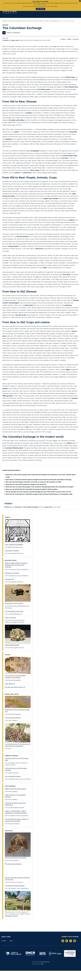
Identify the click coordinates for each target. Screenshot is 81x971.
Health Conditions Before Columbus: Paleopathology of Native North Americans (16, 565)
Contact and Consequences (51, 21)
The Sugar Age (9, 579)
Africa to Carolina (10, 617)
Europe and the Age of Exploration (15, 857)
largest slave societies (51, 198)
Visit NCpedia (40, 9)
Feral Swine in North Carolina (14, 603)
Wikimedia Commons (11, 916)
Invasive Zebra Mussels (12, 645)
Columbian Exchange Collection (15, 885)
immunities (73, 132)
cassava (74, 331)
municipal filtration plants (14, 448)
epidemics (9, 139)
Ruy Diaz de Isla (21, 315)
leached (5, 388)
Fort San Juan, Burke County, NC (15, 687)
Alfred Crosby (70, 77)
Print (64, 39)
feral (27, 427)
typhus (16, 132)
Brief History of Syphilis (12, 573)
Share (69, 39)
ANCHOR (4, 21)
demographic (35, 151)
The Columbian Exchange (13, 717)
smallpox (29, 113)
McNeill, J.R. (7, 40)
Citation (76, 39)
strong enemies (13, 246)
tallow (45, 267)
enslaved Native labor (70, 155)
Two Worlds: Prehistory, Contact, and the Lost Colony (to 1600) (25, 21)
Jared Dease (18, 507)
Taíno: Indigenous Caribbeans (14, 544)
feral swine (66, 274)
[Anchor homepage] (9, 11)
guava (4, 336)
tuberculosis (29, 305)
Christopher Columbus (12, 550)
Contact (4, 940)
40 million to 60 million (16, 120)
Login (10, 940)
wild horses (39, 248)
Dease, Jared (15, 40)
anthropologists (14, 303)
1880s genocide (7, 396)
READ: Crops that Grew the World (15, 788)
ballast (69, 443)
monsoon (75, 398)
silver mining (34, 170)
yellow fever (27, 172)
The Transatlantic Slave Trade (14, 611)
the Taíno (65, 158)
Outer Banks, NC (10, 683)
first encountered (22, 236)
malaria (17, 172)
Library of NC (48, 507)
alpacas (72, 220)
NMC (42, 964)
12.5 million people (43, 89)
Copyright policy (45, 962)
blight (68, 369)
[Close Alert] (80, 1)
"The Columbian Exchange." (30, 507)
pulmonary (68, 305)
